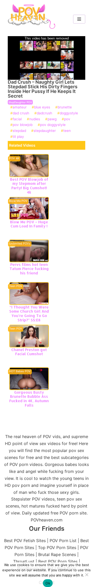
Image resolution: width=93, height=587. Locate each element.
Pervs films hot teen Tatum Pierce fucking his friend (29, 268)
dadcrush (44, 113)
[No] (86, 574)
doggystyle (69, 113)
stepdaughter (45, 131)
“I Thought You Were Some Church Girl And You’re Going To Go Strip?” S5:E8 (29, 313)
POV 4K (14, 158)
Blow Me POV (18, 201)
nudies (34, 119)
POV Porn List (63, 540)
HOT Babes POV (20, 371)
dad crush (21, 113)
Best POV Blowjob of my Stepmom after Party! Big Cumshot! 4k (29, 185)
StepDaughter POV (20, 102)
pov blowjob (23, 125)
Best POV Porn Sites (58, 561)
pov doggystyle (53, 125)
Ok (47, 583)
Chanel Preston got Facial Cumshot (29, 351)
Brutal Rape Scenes (57, 554)
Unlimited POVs (19, 243)
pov (67, 119)
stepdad (19, 131)
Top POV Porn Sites (57, 547)
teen (67, 131)
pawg (52, 119)
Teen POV (15, 286)
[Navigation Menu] (79, 19)
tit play (18, 137)
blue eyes (42, 107)
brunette (65, 107)
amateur (20, 107)
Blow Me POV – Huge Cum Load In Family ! (29, 224)
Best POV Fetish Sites (25, 540)
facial (17, 119)
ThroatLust (23, 561)
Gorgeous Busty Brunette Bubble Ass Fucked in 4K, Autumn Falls (29, 398)
